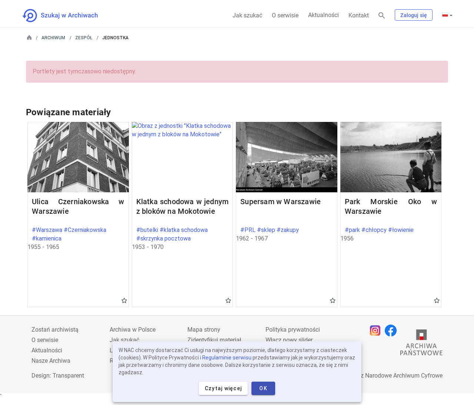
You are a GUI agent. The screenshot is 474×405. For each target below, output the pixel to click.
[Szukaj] (382, 15)
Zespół (83, 37)
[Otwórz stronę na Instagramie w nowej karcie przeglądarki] (377, 330)
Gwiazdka (124, 300)
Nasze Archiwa (50, 360)
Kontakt (358, 15)
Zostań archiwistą (55, 329)
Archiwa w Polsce (133, 329)
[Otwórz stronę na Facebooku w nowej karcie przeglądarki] (392, 330)
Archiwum (53, 37)
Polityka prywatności (293, 329)
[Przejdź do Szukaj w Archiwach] (66, 15)
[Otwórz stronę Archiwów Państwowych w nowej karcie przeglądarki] (421, 344)
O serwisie (285, 15)
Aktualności (323, 15)
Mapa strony (203, 329)
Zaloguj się (413, 15)
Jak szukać (247, 15)
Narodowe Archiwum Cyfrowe (404, 375)
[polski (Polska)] (447, 15)
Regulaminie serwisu (226, 358)
